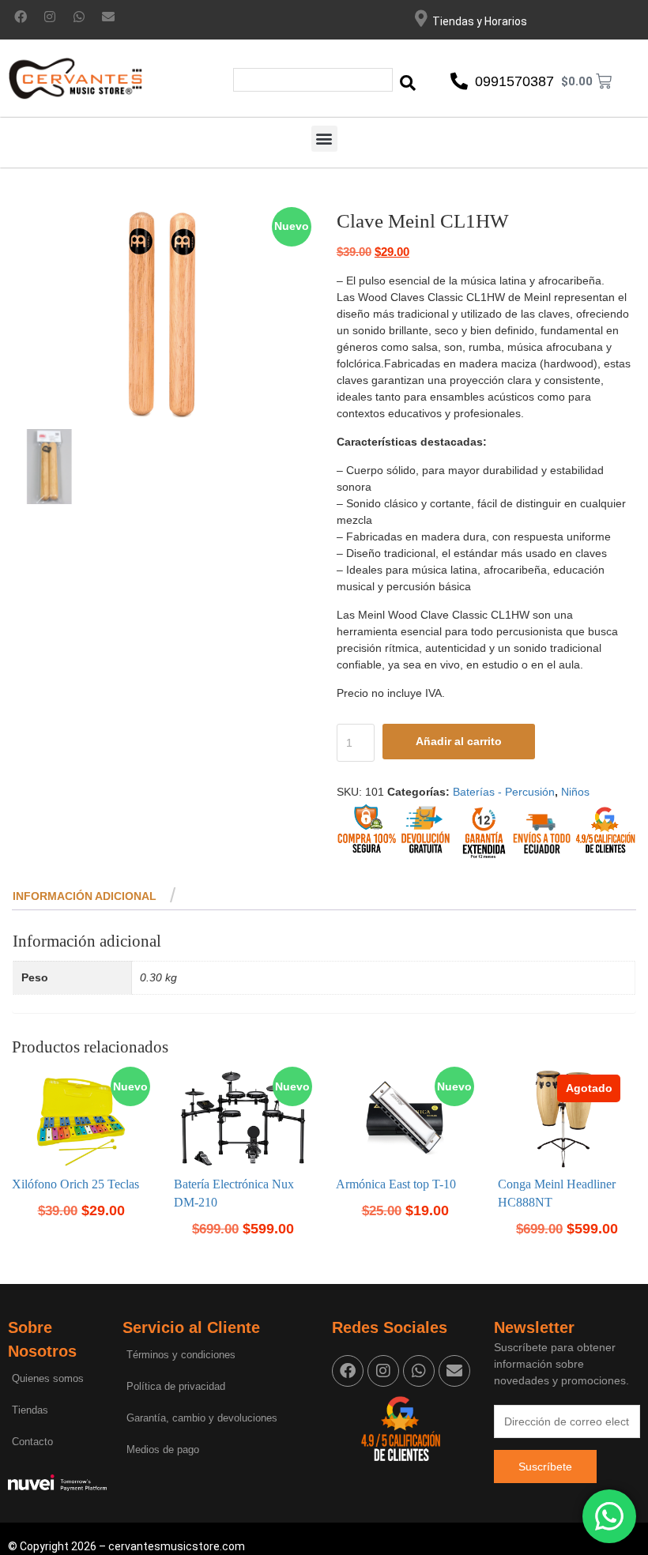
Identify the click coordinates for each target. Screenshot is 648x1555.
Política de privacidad (175, 1386)
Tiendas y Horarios (479, 21)
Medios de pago (162, 1449)
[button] (324, 139)
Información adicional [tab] (84, 896)
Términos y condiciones (180, 1355)
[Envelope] (108, 16)
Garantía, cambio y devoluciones (201, 1418)
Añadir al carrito (459, 741)
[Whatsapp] (79, 16)
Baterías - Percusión (504, 791)
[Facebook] (20, 16)
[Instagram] (49, 16)
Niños (575, 791)
